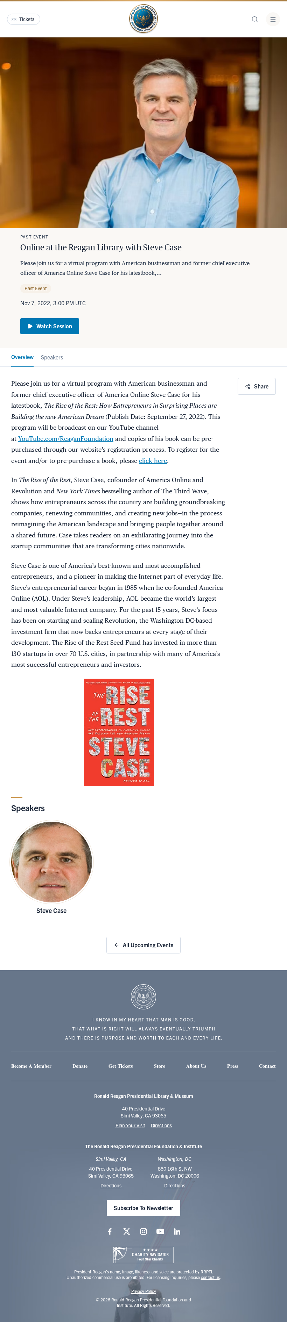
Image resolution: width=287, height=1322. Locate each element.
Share (261, 386)
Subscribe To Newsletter (143, 1207)
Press (232, 1066)
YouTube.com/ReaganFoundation (65, 438)
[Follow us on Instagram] (143, 1231)
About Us (196, 1066)
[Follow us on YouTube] (160, 1231)
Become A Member (31, 1066)
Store (159, 1066)
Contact (267, 1066)
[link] (22, 357)
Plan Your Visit (130, 1125)
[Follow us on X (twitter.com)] (126, 1231)
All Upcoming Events (148, 944)
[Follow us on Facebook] (110, 1231)
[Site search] (255, 19)
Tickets (26, 19)
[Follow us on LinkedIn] (177, 1231)
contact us (210, 1277)
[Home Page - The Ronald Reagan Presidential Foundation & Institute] (143, 19)
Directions (161, 1125)
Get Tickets (120, 1066)
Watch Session (54, 325)
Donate (80, 1066)
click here (153, 460)
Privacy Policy (143, 1291)
